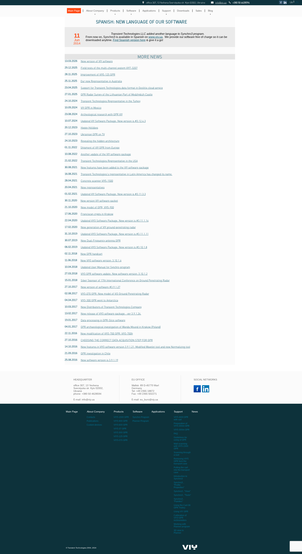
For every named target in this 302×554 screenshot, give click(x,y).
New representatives (93, 187)
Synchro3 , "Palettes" (179, 500)
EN (297, 2)
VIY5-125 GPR (121, 436)
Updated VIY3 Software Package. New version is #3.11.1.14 (115, 220)
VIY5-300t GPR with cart (181, 418)
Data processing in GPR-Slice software (103, 320)
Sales (199, 10)
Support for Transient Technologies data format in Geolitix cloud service (122, 87)
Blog (210, 10)
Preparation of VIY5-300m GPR (181, 424)
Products (115, 10)
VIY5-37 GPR (120, 428)
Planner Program (140, 421)
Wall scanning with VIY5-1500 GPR (181, 446)
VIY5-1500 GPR (121, 417)
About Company (95, 10)
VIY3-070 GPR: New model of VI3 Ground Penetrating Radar (115, 293)
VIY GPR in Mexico (91, 107)
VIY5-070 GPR (121, 440)
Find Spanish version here (129, 40)
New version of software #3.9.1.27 (100, 287)
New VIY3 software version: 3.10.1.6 (101, 260)
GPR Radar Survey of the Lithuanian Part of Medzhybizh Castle (117, 94)
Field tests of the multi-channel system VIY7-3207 (109, 68)
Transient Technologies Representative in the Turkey (110, 101)
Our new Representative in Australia (101, 81)
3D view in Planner (179, 531)
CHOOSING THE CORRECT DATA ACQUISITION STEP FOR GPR (117, 340)
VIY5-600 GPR (121, 425)
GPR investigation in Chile (95, 353)
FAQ (176, 433)
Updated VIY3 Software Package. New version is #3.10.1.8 (114, 247)
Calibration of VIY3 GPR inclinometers (180, 517)
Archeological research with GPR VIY (102, 114)
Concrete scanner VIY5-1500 (97, 180)
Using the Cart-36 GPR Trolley (182, 506)
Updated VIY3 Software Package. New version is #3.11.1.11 (115, 234)
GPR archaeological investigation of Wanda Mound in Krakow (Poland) (121, 327)
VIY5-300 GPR (121, 432)
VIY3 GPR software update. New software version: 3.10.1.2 (114, 273)
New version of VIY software (97, 61)
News (195, 411)
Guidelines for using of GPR (180, 438)
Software (131, 10)
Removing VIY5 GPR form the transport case (181, 461)
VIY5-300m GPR (181, 430)
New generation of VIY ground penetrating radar (108, 227)
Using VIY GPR (181, 511)
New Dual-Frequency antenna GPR (101, 240)
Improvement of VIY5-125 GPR (98, 74)
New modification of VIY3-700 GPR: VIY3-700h (107, 333)
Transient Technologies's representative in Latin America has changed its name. (126, 174)
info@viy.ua (217, 2)
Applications (149, 10)
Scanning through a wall (182, 453)
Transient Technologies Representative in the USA (109, 161)
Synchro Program (140, 417)
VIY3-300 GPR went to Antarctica (99, 300)
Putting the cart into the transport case (182, 470)
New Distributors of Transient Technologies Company (111, 307)
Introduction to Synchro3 (180, 477)
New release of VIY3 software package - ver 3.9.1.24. (111, 313)
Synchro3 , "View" (182, 491)
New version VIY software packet (99, 200)
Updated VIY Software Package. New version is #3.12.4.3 (113, 121)
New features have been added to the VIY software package (115, 167)
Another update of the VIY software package (106, 154)
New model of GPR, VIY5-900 (97, 207)
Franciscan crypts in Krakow (97, 214)
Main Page (74, 10)
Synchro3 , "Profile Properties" (179, 485)
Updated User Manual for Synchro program (105, 267)
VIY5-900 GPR (121, 421)
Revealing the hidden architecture (100, 141)
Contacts (91, 417)
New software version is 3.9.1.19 (99, 360)
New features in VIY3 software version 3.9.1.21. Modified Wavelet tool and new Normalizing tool (135, 346)
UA (291, 2)
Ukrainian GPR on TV (93, 134)
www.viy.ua (156, 36)
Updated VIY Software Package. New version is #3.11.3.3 (113, 194)
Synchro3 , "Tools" (182, 495)
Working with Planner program (182, 525)
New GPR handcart (91, 254)
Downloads (183, 10)
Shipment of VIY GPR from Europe (100, 147)
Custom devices (94, 425)
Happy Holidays (89, 127)
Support (166, 10)
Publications (92, 421)
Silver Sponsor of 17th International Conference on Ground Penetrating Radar (125, 280)
